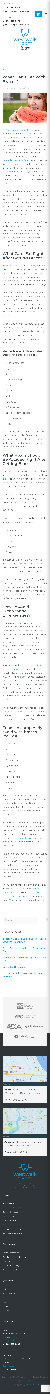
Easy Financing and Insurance (16, 1257)
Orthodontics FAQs (11, 1265)
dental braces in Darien (15, 160)
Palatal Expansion (10, 1225)
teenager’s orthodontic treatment (21, 838)
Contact (6, 1306)
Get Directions (35, 1093)
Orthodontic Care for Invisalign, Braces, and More (25, 959)
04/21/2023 (27, 88)
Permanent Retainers (12, 1229)
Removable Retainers (12, 1233)
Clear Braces (8, 1216)
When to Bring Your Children (15, 1270)
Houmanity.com (33, 1384)
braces (6, 479)
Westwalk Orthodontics (18, 130)
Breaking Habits (10, 1203)
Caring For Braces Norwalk (14, 1208)
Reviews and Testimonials (14, 1298)
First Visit (6, 1261)
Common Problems (12, 1220)
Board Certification (11, 1253)
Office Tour (7, 1289)
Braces (6, 70)
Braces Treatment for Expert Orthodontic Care (24, 950)
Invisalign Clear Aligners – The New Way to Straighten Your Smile (24, 940)
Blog (5, 1302)
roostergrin (11, 88)
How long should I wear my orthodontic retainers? (23, 975)
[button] (46, 14)
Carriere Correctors (11, 1212)
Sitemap (6, 1310)
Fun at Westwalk (10, 1293)
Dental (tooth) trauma (14, 967)
